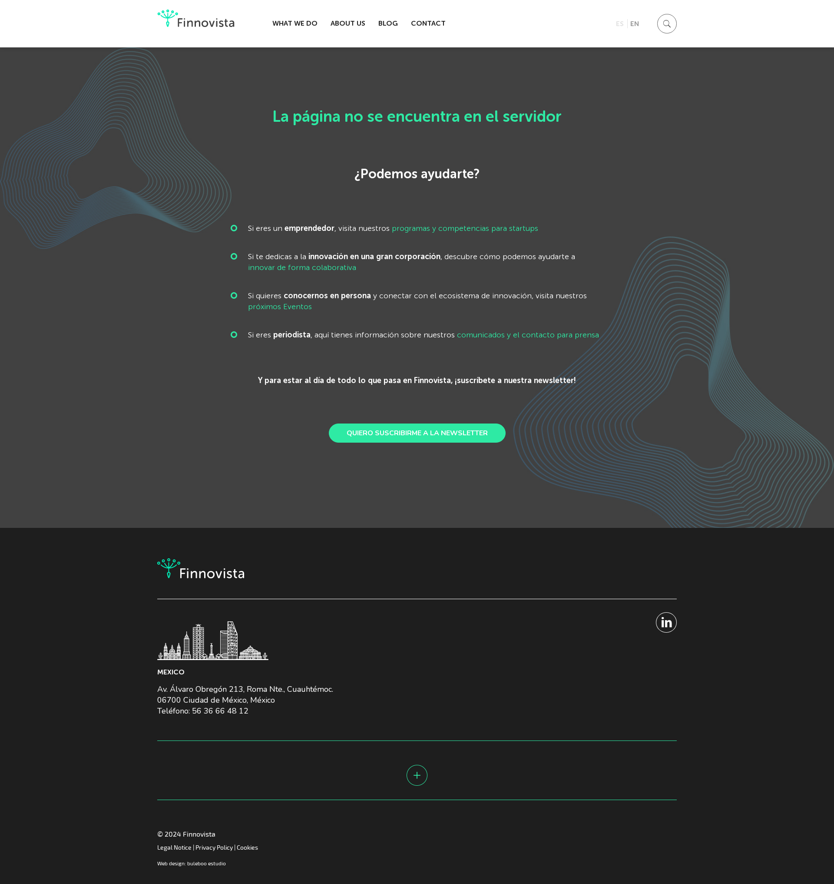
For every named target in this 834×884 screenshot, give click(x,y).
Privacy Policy (214, 847)
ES (620, 24)
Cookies (247, 847)
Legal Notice (174, 847)
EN (634, 24)
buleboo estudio (206, 863)
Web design (171, 863)
